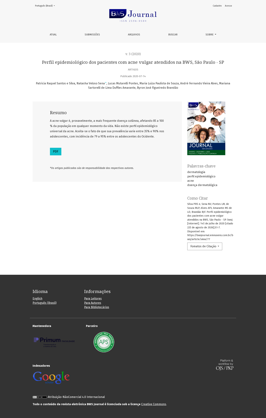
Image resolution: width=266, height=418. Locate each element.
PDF (55, 151)
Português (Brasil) (46, 5)
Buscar (173, 34)
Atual (53, 34)
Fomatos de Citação (203, 246)
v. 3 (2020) (133, 54)
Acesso (228, 6)
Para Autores (92, 303)
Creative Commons (153, 404)
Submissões (92, 34)
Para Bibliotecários (96, 307)
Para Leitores (93, 298)
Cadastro (217, 6)
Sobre (210, 34)
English (37, 298)
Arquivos (134, 34)
